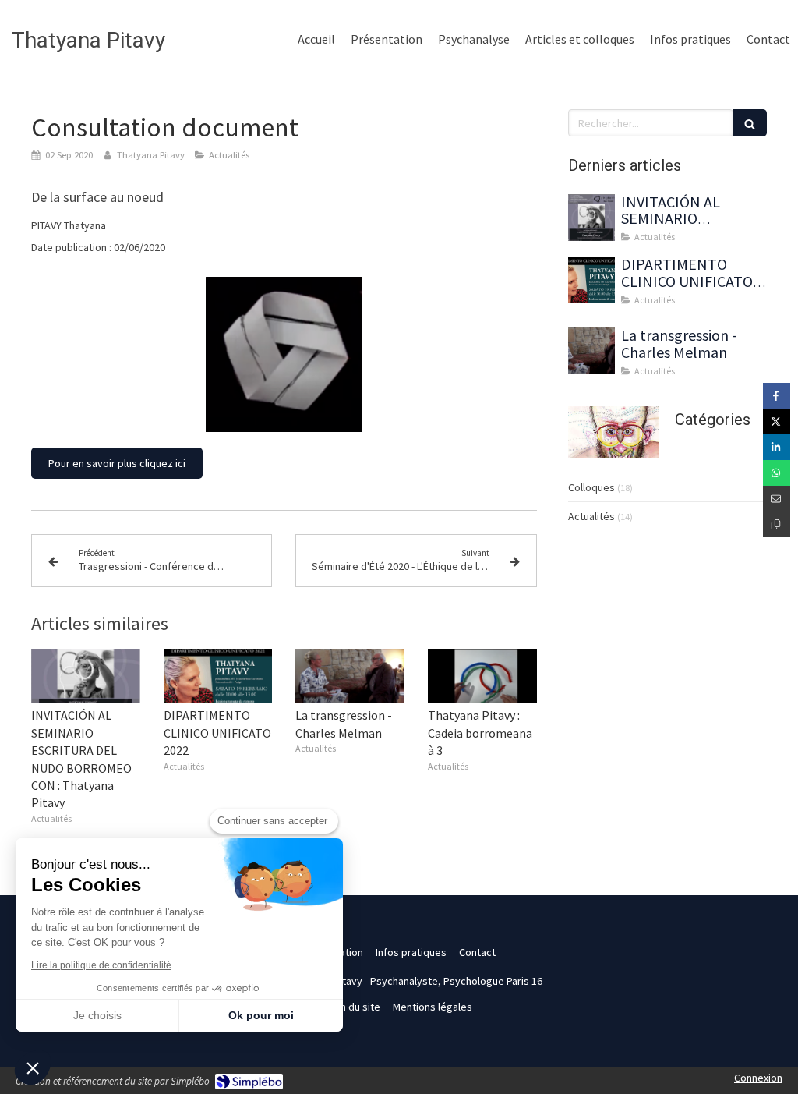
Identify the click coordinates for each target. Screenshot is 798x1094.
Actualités (591, 516)
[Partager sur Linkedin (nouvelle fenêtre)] (776, 447)
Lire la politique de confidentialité (101, 965)
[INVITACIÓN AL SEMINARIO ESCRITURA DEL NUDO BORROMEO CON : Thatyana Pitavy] (85, 676)
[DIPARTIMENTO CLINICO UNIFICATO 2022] (218, 676)
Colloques (591, 487)
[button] (32, 1067)
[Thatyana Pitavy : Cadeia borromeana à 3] (482, 676)
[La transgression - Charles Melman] (349, 676)
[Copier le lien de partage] (776, 524)
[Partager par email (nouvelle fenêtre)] (776, 499)
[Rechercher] (750, 122)
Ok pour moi (261, 1015)
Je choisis (97, 1015)
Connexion (758, 1078)
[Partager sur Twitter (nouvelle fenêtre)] (776, 421)
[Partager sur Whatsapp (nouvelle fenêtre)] (776, 473)
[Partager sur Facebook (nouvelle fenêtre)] (776, 396)
